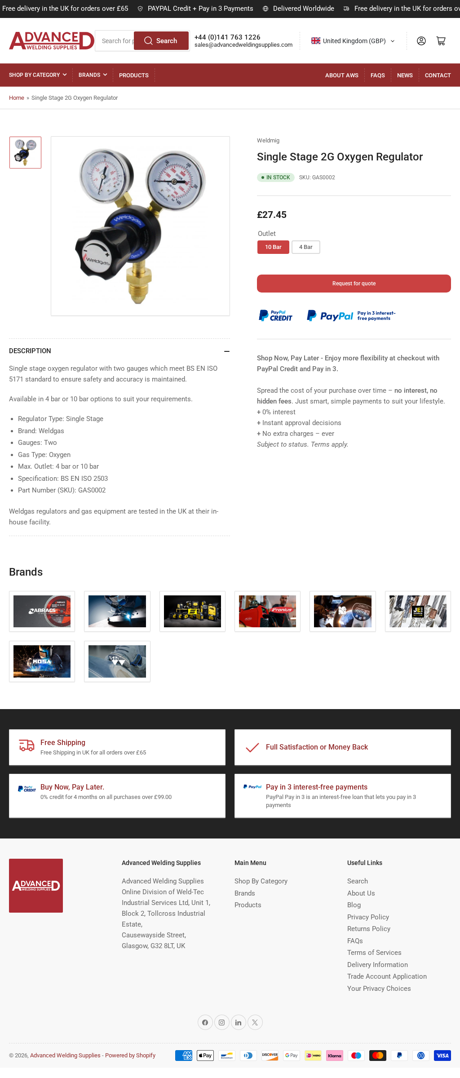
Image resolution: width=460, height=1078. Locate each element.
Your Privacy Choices (379, 989)
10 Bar (273, 247)
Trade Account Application (387, 976)
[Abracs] (42, 611)
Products (134, 75)
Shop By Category (34, 75)
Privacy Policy (368, 917)
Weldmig (268, 140)
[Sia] (117, 661)
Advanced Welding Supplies (65, 1055)
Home (16, 97)
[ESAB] (192, 611)
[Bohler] (117, 611)
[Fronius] (267, 611)
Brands (89, 75)
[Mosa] (42, 661)
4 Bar (306, 247)
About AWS (341, 75)
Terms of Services (374, 953)
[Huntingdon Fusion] (342, 611)
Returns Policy (368, 929)
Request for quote (354, 283)
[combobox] (353, 41)
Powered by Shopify (130, 1055)
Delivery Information (377, 965)
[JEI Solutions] (418, 611)
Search (166, 41)
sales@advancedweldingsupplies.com (243, 44)
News (405, 75)
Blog (354, 905)
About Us (361, 893)
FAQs (378, 75)
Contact (438, 75)
